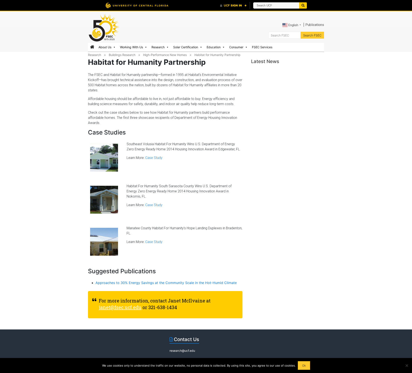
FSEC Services (262, 47)
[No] (406, 365)
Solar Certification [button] (185, 47)
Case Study (153, 158)
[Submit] (303, 5)
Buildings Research (122, 55)
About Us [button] (104, 47)
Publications (314, 25)
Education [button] (214, 47)
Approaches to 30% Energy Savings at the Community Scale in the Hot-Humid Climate (166, 283)
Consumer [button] (236, 47)
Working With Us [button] (131, 47)
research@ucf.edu (182, 350)
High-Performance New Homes (165, 55)
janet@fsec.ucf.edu (120, 307)
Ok (304, 365)
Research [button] (158, 47)
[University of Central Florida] (137, 5)
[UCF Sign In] (233, 5)
